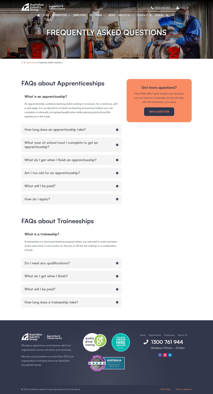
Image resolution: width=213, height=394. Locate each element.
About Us (124, 15)
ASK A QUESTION (159, 111)
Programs (96, 15)
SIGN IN (159, 15)
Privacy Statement (184, 389)
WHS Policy (166, 389)
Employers (80, 15)
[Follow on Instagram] (165, 355)
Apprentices (59, 15)
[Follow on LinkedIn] (170, 355)
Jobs (46, 15)
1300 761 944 (162, 7)
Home (143, 335)
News (112, 15)
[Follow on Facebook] (160, 355)
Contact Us (144, 15)
